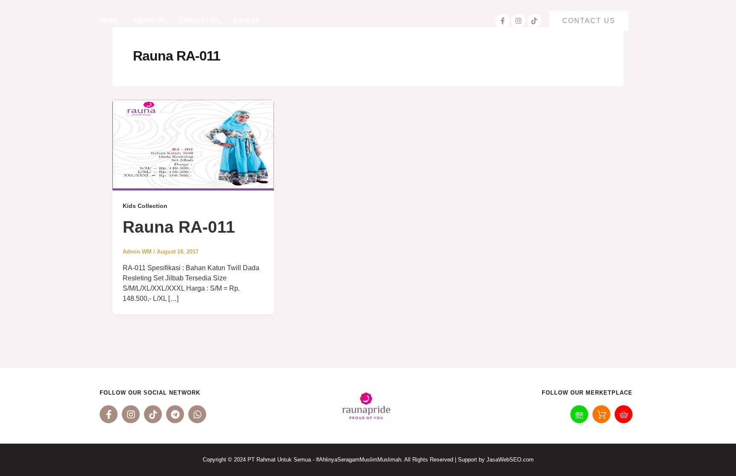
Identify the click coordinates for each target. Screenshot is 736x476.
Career (247, 20)
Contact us (199, 20)
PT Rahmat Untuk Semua (279, 459)
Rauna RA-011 (179, 227)
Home (109, 20)
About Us (149, 20)
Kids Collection (145, 205)
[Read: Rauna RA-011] (193, 144)
